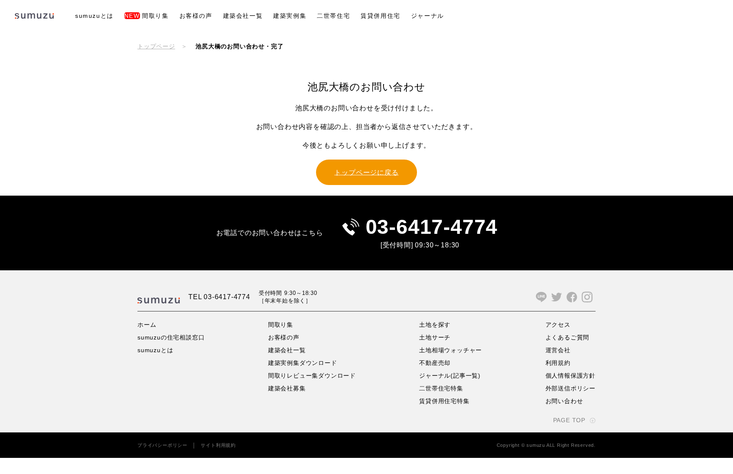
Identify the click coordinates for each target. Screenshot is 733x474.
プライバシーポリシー (162, 445)
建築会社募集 (287, 388)
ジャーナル (427, 15)
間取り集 (146, 15)
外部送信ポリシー (571, 388)
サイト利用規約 (218, 445)
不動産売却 (434, 362)
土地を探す (434, 324)
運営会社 (558, 350)
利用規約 (558, 362)
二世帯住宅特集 (441, 388)
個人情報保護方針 (571, 375)
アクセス (558, 324)
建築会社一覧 (243, 15)
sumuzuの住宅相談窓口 (170, 337)
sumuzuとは (94, 15)
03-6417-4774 (432, 227)
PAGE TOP (569, 420)
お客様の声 (196, 15)
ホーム (146, 324)
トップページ (156, 46)
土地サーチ (434, 337)
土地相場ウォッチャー (450, 350)
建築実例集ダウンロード (302, 362)
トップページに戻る (366, 172)
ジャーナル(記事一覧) (450, 375)
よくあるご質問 (568, 337)
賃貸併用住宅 (380, 15)
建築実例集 (289, 15)
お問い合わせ (564, 401)
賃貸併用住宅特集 (444, 401)
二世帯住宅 (333, 15)
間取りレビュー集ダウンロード (312, 375)
